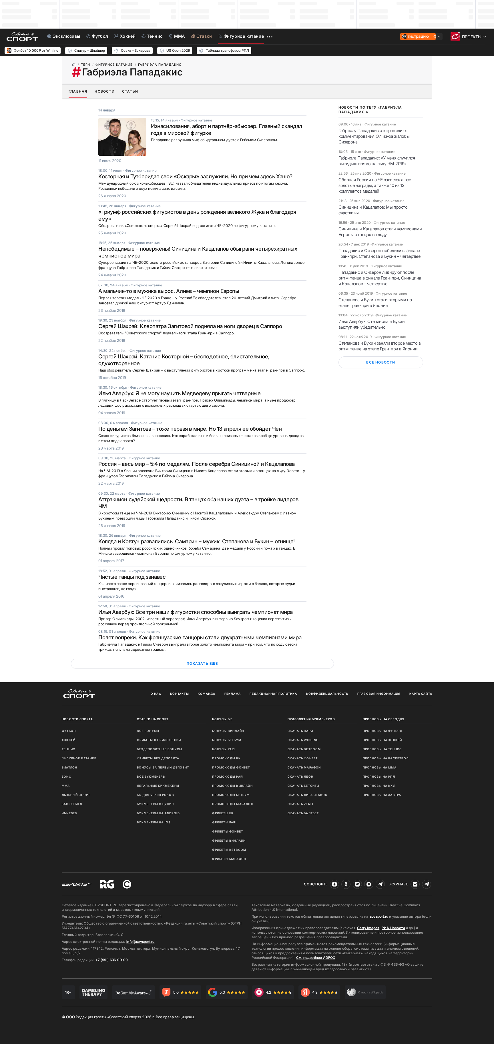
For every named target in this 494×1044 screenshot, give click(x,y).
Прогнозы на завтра (382, 795)
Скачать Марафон (304, 767)
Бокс (66, 776)
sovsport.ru (379, 916)
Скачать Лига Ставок (308, 795)
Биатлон (69, 767)
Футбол (69, 730)
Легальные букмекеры (158, 785)
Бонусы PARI (223, 749)
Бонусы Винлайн (228, 730)
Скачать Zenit (301, 804)
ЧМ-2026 (69, 813)
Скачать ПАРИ (300, 730)
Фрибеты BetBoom (229, 849)
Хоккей (68, 740)
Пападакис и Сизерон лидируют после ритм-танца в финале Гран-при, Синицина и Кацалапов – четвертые (379, 278)
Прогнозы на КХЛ (379, 785)
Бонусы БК (222, 719)
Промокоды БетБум (231, 795)
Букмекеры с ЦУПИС (155, 804)
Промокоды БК (226, 758)
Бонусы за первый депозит (163, 767)
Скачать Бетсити (303, 785)
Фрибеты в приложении (159, 740)
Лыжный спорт (76, 795)
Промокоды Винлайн (232, 785)
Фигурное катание (79, 758)
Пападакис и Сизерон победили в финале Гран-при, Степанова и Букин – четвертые (379, 253)
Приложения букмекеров (311, 719)
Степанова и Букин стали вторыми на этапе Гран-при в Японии (375, 302)
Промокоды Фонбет (231, 767)
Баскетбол (72, 804)
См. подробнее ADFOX (315, 957)
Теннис (68, 749)
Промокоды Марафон (232, 804)
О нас (156, 693)
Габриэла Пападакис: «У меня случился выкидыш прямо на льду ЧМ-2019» (376, 160)
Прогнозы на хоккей (382, 740)
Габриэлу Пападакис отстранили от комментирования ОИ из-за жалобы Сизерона (374, 136)
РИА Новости (393, 928)
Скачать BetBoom (304, 749)
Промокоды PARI (228, 776)
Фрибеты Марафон (229, 859)
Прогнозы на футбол (383, 730)
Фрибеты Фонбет (227, 831)
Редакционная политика (273, 693)
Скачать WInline (303, 740)
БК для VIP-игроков (155, 795)
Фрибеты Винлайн (229, 840)
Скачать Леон (300, 776)
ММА (66, 785)
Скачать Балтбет (303, 813)
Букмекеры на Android (158, 813)
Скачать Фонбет (303, 758)
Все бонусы (148, 730)
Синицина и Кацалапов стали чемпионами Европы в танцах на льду (380, 231)
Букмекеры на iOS (153, 822)
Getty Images (368, 928)
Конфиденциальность (327, 693)
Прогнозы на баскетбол (386, 758)
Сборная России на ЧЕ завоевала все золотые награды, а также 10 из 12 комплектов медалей (374, 185)
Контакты (179, 693)
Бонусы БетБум (226, 740)
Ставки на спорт (152, 719)
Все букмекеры (151, 776)
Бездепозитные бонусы (159, 749)
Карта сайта (420, 693)
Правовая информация (379, 693)
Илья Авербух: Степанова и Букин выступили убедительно (371, 324)
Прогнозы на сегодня (384, 719)
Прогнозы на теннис (382, 749)
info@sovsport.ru (140, 941)
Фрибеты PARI (224, 822)
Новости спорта (77, 719)
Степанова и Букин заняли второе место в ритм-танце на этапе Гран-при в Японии (379, 346)
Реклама (232, 693)
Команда (206, 693)
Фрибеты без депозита (158, 758)
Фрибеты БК (223, 813)
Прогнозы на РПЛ (379, 776)
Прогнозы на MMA (380, 767)
